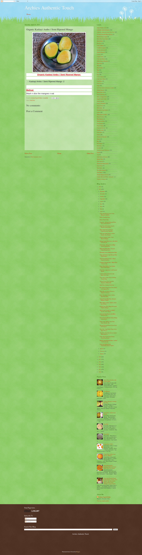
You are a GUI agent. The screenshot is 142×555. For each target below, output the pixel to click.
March (101, 348)
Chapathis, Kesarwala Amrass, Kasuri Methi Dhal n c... (108, 333)
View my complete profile (103, 501)
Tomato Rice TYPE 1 (108, 444)
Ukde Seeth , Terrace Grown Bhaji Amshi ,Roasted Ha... (107, 245)
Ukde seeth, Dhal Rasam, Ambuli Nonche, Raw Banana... (107, 234)
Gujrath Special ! (101, 90)
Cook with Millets (101, 59)
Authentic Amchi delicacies (103, 30)
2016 (100, 362)
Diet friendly (100, 68)
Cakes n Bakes (100, 45)
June (101, 206)
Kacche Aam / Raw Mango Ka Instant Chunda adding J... (108, 307)
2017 (100, 359)
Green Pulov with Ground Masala (110, 413)
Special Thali (100, 159)
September (102, 199)
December (102, 191)
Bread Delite (100, 41)
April (101, 211)
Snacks (98, 152)
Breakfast (99, 43)
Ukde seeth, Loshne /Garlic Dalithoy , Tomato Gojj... (108, 278)
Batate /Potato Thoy (104, 219)
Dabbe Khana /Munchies (102, 61)
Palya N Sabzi (100, 125)
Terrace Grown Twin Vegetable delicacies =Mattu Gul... (107, 281)
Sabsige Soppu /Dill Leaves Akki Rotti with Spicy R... (108, 241)
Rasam (98, 139)
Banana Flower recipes (102, 36)
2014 (100, 367)
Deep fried (99, 63)
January (102, 353)
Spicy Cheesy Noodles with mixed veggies (110, 380)
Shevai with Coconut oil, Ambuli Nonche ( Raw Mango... (107, 310)
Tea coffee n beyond (101, 170)
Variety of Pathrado (101, 179)
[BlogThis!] (53, 98)
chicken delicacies (101, 50)
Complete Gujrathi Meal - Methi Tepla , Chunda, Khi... (108, 263)
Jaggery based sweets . (102, 99)
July (101, 204)
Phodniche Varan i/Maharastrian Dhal (108, 252)
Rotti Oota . (99, 146)
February (102, 351)
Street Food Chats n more (102, 163)
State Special (100, 161)
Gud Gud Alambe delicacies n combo (105, 88)
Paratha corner (100, 130)
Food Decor (99, 81)
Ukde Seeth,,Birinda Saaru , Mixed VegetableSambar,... (107, 259)
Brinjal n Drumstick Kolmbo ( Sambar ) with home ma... (108, 341)
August (102, 201)
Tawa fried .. (99, 168)
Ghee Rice (106, 424)
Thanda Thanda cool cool (102, 174)
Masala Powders (100, 117)
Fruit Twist (32, 100)
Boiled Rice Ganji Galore (102, 39)
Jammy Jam (99, 101)
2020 (100, 187)
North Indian (100, 123)
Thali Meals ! (100, 172)
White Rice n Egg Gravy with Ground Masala (108, 270)
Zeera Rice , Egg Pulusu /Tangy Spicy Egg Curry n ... (108, 329)
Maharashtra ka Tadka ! (102, 114)
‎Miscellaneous (100, 119)
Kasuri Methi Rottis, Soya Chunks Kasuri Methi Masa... (107, 266)
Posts (27, 518)
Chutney (99, 54)
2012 (100, 372)
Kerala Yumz (100, 105)
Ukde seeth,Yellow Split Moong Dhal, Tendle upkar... (108, 255)
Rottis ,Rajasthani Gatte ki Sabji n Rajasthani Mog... (107, 295)
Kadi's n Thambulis (101, 103)
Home (29, 14)
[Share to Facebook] (57, 98)
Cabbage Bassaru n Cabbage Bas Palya (110, 402)
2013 (100, 369)
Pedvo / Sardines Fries (105, 217)
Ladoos (98, 112)
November (102, 194)
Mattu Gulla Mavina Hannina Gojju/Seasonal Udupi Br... (106, 230)
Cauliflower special (101, 48)
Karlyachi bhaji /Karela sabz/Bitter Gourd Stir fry (108, 314)
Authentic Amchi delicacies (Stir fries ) (106, 32)
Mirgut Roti (106, 434)
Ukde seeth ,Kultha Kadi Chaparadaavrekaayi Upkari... (107, 344)
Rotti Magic (99, 143)
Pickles (98, 134)
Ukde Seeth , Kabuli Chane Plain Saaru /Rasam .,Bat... (107, 322)
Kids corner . (100, 108)
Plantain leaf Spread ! (102, 137)
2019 (100, 189)
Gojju (98, 85)
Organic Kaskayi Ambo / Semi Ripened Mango (107, 237)
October (102, 196)
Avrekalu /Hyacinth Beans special (104, 34)
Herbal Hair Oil (100, 92)
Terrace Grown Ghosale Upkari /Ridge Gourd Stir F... (108, 318)
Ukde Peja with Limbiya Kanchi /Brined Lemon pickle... (107, 226)
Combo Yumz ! (100, 56)
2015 (100, 364)
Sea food (99, 148)
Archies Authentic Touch (49, 7)
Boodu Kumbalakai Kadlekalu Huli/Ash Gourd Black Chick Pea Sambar (110, 467)
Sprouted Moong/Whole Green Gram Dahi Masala (108, 326)
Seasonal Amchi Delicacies (103, 150)
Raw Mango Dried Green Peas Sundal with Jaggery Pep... (108, 288)
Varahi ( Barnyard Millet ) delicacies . (105, 177)
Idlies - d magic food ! (102, 96)
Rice (98, 141)
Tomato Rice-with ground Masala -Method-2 (109, 454)
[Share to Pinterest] (58, 98)
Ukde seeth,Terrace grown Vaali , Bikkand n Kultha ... (107, 214)
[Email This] (52, 98)
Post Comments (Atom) (36, 157)
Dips (98, 70)
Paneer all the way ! (101, 128)
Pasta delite (99, 132)
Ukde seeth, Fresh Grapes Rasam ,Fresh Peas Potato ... (107, 337)
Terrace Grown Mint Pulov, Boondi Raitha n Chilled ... (108, 299)
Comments (28, 521)
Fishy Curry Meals (101, 79)
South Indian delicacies (102, 157)
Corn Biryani (107, 391)
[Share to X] (55, 98)
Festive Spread (100, 76)
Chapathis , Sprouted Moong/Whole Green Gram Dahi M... (108, 222)
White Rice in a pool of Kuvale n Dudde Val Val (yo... (107, 291)
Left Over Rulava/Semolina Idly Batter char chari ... (107, 274)
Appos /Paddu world (101, 27)
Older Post (90, 153)
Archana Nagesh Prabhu (105, 497)
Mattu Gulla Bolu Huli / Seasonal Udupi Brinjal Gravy (107, 249)
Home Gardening (101, 94)
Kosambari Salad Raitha (102, 110)
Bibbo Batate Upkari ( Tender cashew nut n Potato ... (108, 303)
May (101, 209)
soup (98, 154)
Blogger (78, 551)
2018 (100, 357)
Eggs (98, 74)
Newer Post (28, 153)
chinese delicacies (101, 52)
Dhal (98, 65)
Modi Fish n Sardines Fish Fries (107, 285)
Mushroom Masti (101, 121)
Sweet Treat (99, 165)
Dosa (98, 72)
